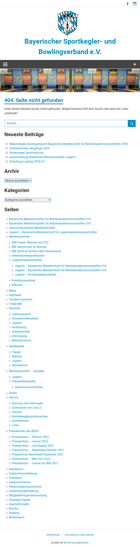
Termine (17, 412)
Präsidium (15, 478)
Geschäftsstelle (19, 504)
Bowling (14, 513)
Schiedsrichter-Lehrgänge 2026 (29, 148)
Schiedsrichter (21, 331)
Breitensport (16, 517)
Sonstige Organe (19, 499)
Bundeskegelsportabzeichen (30, 416)
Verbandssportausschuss (25, 486)
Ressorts (14, 308)
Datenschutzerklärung (23, 473)
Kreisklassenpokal (23, 280)
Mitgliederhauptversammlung (28, 495)
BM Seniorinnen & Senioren (29, 247)
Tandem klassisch (20, 299)
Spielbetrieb (16, 346)
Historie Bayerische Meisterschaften (32, 228)
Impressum (16, 469)
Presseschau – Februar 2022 (30, 437)
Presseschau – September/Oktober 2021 (38, 450)
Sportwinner (19, 365)
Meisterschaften (19, 236)
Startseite (15, 295)
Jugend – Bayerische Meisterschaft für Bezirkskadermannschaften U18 (60, 270)
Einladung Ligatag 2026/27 (27, 161)
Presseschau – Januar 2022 (30, 441)
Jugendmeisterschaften (27, 260)
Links (15, 425)
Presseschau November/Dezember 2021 (38, 454)
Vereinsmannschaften (29, 387)
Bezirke (13, 508)
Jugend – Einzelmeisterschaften (35, 274)
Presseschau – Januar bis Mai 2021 (35, 463)
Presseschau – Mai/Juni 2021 (31, 459)
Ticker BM (15, 304)
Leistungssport (21, 314)
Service (13, 397)
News (12, 290)
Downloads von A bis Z (27, 407)
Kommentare (20, 421)
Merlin (84, 542)
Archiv (13, 393)
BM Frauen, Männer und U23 (30, 242)
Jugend (17, 323)
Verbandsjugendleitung (24, 491)
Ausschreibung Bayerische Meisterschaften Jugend (42, 157)
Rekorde (17, 285)
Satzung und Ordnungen (27, 403)
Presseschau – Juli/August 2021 (33, 445)
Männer (17, 356)
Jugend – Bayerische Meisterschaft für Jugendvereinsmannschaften (53, 232)
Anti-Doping (19, 336)
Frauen (16, 352)
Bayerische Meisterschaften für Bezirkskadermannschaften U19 (50, 223)
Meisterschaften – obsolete (26, 371)
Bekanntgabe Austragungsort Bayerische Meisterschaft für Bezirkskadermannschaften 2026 (68, 144)
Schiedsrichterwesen (25, 318)
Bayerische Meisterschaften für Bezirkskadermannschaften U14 (50, 219)
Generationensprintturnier (28, 255)
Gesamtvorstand (19, 482)
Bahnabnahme (21, 340)
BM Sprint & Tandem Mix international (36, 251)
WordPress (70, 542)
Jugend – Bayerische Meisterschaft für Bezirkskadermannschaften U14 (60, 266)
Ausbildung (19, 327)
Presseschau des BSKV (24, 431)
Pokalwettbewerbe (23, 381)
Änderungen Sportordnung (26, 152)
